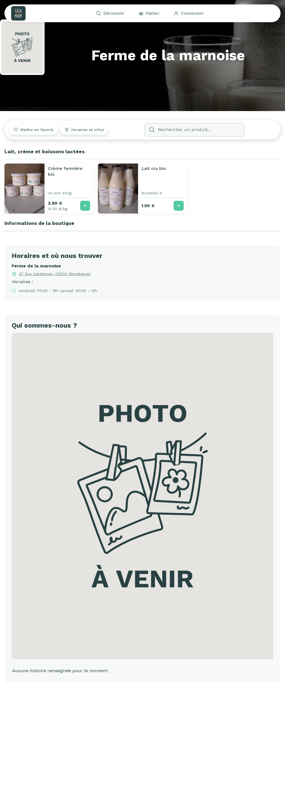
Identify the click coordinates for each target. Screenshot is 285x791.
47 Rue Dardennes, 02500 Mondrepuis (54, 274)
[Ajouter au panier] (85, 206)
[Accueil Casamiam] (18, 13)
